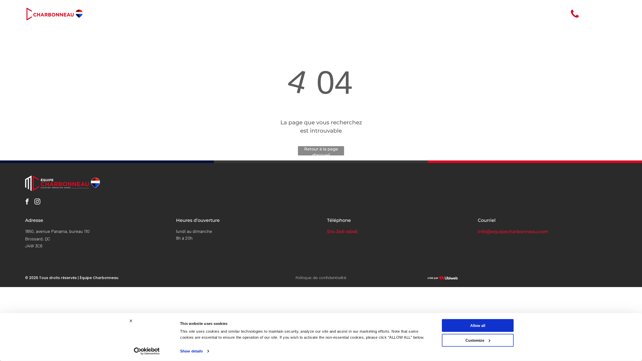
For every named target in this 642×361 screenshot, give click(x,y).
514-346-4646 (342, 231)
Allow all (477, 325)
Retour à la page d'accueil (321, 151)
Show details (191, 351)
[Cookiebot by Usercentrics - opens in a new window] (147, 351)
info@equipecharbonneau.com (513, 231)
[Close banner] (131, 321)
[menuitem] (287, 14)
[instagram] (37, 202)
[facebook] (27, 202)
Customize (474, 340)
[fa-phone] (575, 17)
